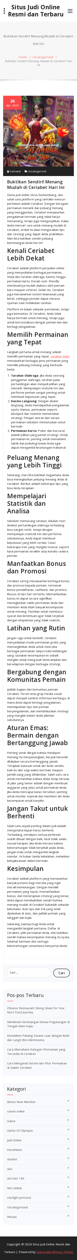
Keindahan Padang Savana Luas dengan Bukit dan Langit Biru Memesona (38, 1038)
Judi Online (14, 1140)
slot (9, 1169)
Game (11, 1121)
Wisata (12, 1217)
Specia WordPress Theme (55, 1252)
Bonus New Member (21, 1102)
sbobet (12, 1159)
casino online (16, 1111)
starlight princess (19, 1197)
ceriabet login (60, 356)
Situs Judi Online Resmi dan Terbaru (36, 11)
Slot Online (14, 1188)
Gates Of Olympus (20, 1130)
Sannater (15, 171)
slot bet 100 (15, 1178)
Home (23, 57)
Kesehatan (14, 1150)
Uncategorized (43, 57)
